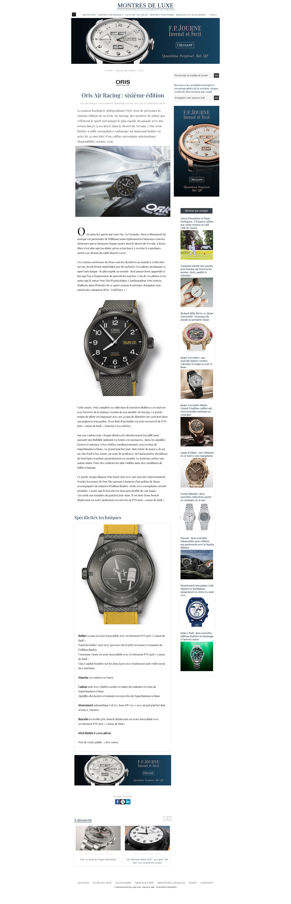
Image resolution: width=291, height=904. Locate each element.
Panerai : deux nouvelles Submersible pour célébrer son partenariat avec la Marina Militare (197, 542)
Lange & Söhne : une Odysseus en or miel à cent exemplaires (197, 454)
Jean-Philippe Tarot (93, 103)
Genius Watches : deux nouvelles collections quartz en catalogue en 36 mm (196, 497)
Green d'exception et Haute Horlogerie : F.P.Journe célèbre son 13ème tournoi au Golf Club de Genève (197, 223)
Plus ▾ (213, 15)
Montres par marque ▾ (110, 15)
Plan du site (102, 882)
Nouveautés (89, 15)
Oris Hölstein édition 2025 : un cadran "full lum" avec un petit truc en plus (147, 861)
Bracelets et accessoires (191, 15)
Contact (207, 882)
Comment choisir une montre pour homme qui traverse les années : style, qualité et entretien (197, 270)
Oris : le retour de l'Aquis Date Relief (98, 859)
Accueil (108, 70)
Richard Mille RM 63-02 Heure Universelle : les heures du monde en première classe (197, 316)
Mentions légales (171, 882)
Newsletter (144, 882)
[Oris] (122, 81)
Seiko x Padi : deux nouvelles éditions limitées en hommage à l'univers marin (197, 636)
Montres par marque (126, 70)
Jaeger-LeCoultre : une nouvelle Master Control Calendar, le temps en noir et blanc (196, 362)
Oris (141, 70)
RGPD (193, 882)
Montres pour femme (162, 15)
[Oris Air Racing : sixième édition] (122, 147)
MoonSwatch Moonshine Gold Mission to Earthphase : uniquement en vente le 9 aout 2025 (197, 590)
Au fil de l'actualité (136, 15)
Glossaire (123, 882)
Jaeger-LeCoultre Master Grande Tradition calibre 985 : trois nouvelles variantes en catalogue (197, 409)
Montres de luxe (145, 5)
